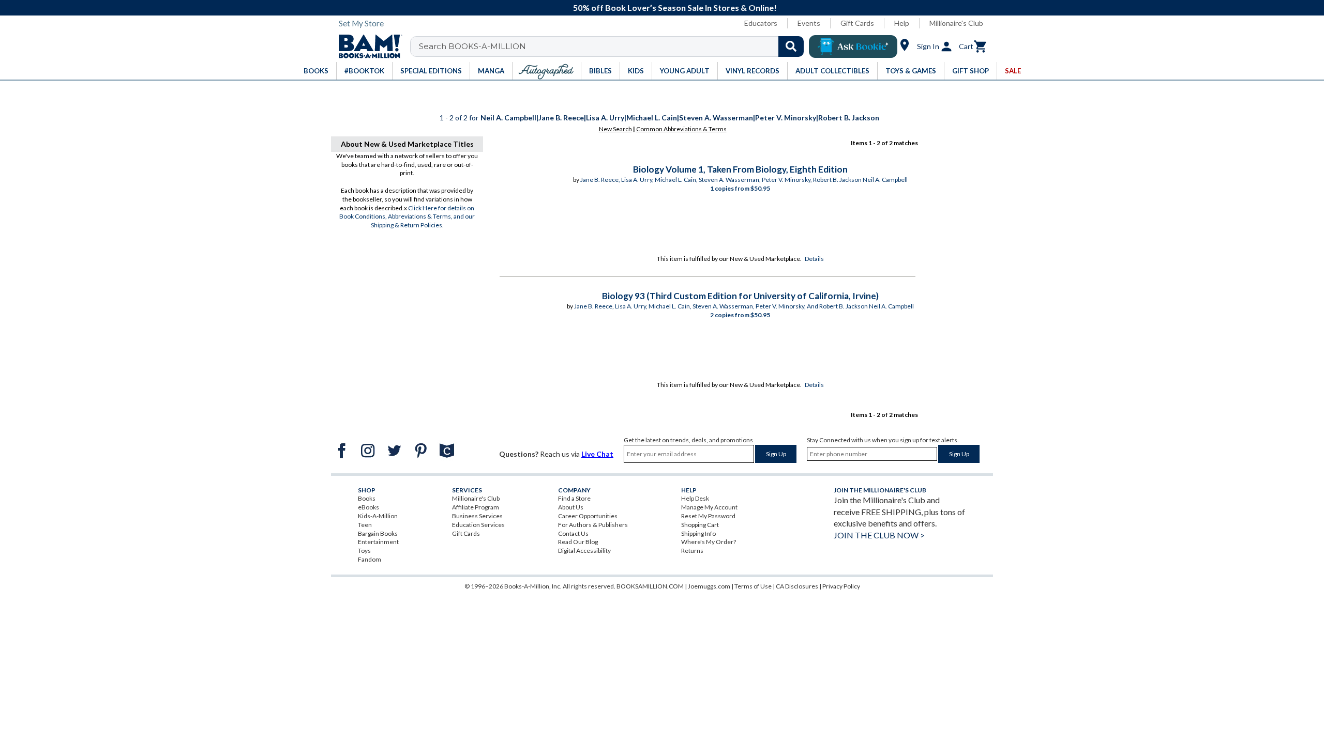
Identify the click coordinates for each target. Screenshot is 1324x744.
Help (901, 23)
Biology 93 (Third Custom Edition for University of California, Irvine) (740, 295)
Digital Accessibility (584, 550)
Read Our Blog (578, 542)
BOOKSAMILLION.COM (650, 586)
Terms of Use (753, 586)
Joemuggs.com (709, 586)
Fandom (369, 559)
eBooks (368, 507)
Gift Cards (857, 23)
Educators (760, 23)
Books (366, 498)
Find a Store (574, 498)
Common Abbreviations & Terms (681, 129)
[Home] (366, 46)
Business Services (477, 516)
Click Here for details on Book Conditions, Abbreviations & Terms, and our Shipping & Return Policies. (407, 216)
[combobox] (614, 46)
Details (814, 258)
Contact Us (573, 533)
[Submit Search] (791, 46)
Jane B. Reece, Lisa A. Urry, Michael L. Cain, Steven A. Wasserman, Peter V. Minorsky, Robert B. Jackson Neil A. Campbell (744, 179)
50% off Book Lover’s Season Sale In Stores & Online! (668, 7)
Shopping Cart (700, 525)
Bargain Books (378, 533)
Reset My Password (708, 516)
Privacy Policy (841, 586)
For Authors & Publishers (593, 525)
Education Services (478, 525)
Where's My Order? (708, 542)
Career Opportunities (588, 516)
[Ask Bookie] (853, 46)
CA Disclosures (797, 586)
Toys (364, 550)
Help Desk (695, 498)
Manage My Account (709, 507)
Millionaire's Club (956, 23)
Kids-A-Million (378, 516)
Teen (365, 525)
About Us (570, 507)
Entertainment (378, 542)
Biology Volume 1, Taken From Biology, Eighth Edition (740, 169)
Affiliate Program (475, 507)
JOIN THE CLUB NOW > (879, 535)
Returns (692, 550)
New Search (615, 129)
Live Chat (597, 454)
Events (809, 23)
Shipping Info (698, 533)
